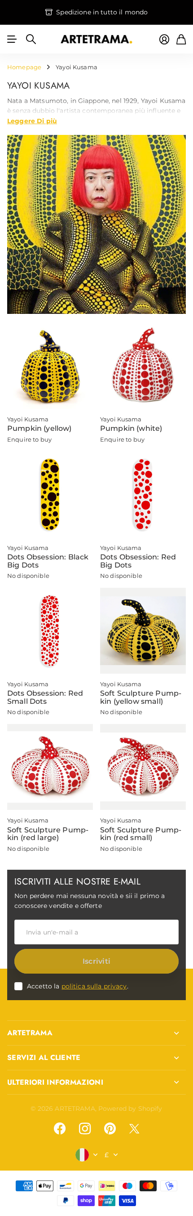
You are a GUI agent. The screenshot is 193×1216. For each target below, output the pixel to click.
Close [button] (96, 1033)
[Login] (164, 39)
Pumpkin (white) (131, 428)
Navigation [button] (12, 39)
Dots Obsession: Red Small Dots (45, 697)
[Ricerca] (31, 39)
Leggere (32, 120)
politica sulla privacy (94, 986)
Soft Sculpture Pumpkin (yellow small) (140, 697)
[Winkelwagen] (181, 39)
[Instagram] (85, 1129)
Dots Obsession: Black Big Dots (47, 561)
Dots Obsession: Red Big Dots (138, 561)
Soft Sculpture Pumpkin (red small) (140, 834)
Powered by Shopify (130, 1108)
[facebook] (60, 1129)
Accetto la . (77, 986)
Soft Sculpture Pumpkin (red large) (47, 834)
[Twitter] (134, 1128)
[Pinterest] (110, 1129)
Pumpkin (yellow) (39, 428)
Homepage (24, 67)
